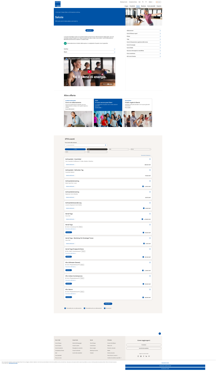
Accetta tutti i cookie (165, 368)
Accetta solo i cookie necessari (165, 365)
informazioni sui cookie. (13, 363)
